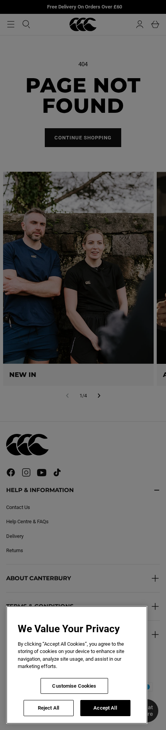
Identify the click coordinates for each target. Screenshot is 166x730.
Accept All (105, 708)
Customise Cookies (74, 686)
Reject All (48, 708)
